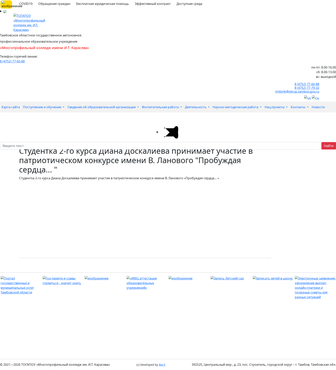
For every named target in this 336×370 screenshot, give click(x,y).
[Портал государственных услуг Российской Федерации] (315, 287)
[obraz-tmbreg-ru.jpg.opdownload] (105, 278)
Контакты (298, 107)
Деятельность (196, 107)
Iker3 (162, 364)
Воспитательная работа (160, 107)
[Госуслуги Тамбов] (21, 285)
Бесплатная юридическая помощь (102, 4)
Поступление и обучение (42, 107)
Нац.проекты (275, 107)
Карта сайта (11, 107)
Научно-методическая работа (236, 107)
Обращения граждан (54, 4)
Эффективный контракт (153, 4)
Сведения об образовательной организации (101, 107)
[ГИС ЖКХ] (189, 278)
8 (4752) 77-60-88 (12, 61)
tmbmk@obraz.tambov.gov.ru (297, 91)
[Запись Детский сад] (231, 278)
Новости (318, 107)
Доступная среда (189, 4)
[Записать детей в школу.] (273, 278)
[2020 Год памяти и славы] (63, 280)
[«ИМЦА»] (147, 283)
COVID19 (25, 4)
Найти (328, 146)
